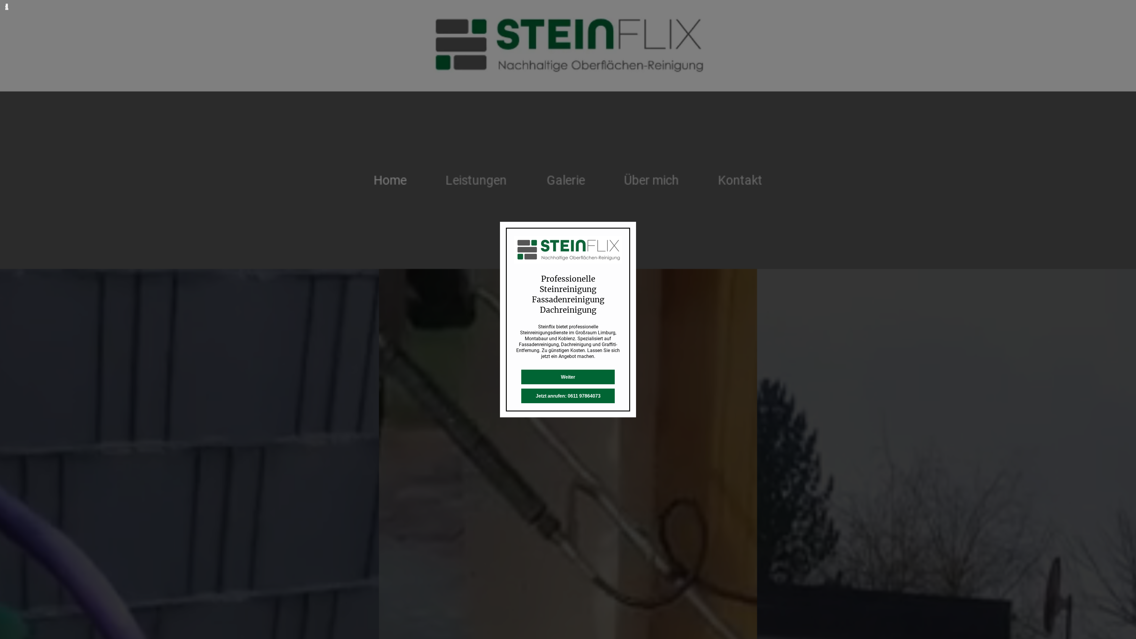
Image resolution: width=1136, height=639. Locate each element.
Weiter (568, 376)
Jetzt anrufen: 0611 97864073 (568, 395)
